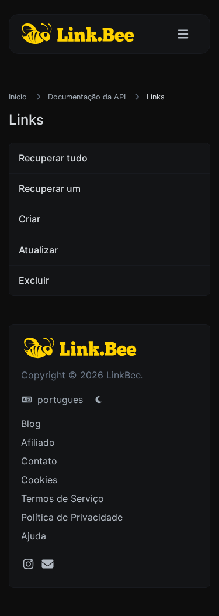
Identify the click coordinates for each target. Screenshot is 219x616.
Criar (29, 219)
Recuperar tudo (53, 158)
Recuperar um (50, 188)
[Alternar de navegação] (183, 34)
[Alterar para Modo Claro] (99, 399)
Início (18, 96)
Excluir (34, 280)
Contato (39, 461)
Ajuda (33, 536)
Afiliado (38, 442)
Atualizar (38, 250)
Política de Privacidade (72, 517)
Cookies (39, 480)
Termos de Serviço (62, 498)
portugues (58, 399)
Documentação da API (87, 96)
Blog (31, 423)
